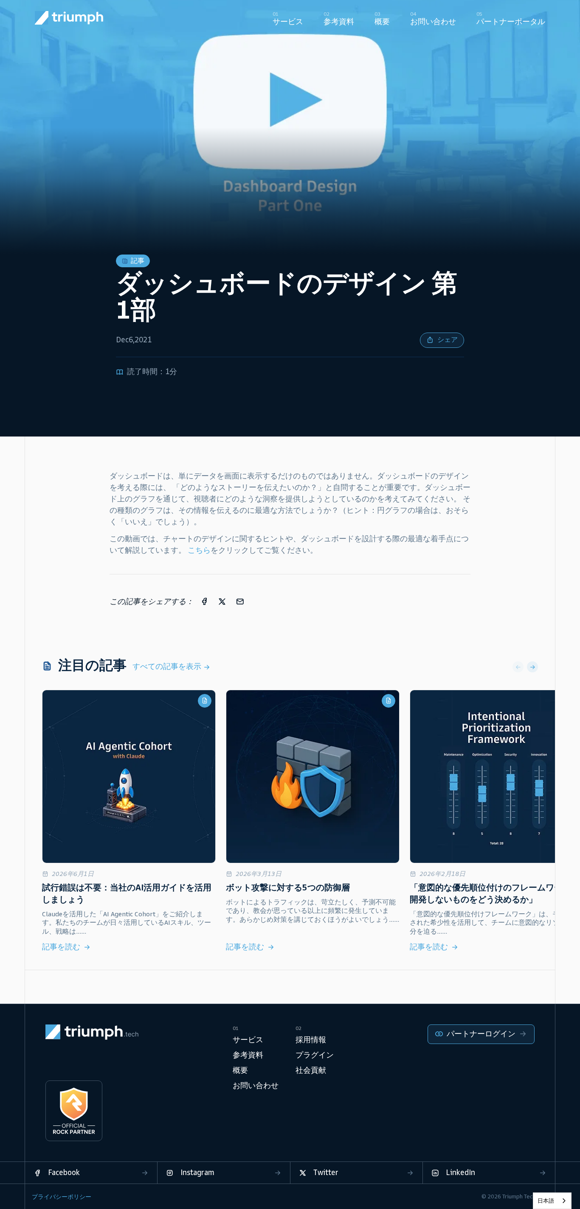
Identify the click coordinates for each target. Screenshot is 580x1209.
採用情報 (311, 1039)
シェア (447, 340)
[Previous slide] (518, 666)
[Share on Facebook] (204, 601)
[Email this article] (240, 601)
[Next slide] (532, 666)
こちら (199, 550)
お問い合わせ (256, 1085)
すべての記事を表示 (167, 666)
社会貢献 (311, 1070)
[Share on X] (222, 601)
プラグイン (315, 1055)
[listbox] (552, 1200)
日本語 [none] (546, 1201)
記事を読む (61, 947)
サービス (248, 1039)
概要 (240, 1070)
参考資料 (248, 1055)
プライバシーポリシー (61, 1197)
